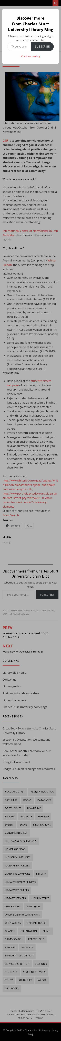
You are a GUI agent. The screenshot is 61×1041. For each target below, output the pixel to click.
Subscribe (42, 46)
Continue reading (30, 56)
